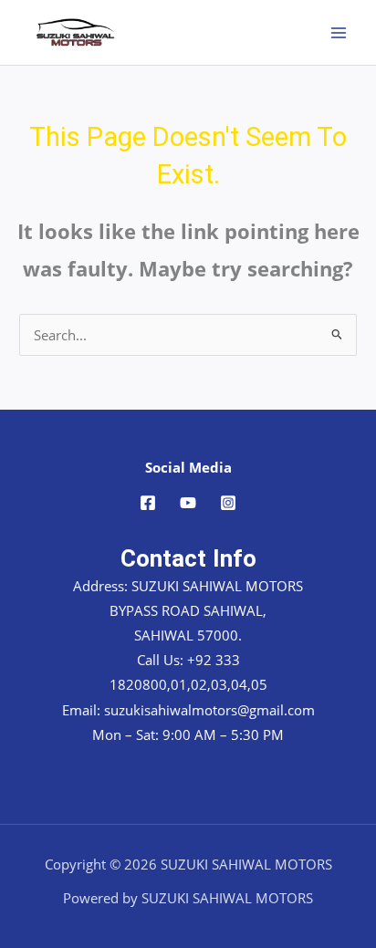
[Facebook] (148, 503)
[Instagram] (228, 503)
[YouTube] (188, 503)
